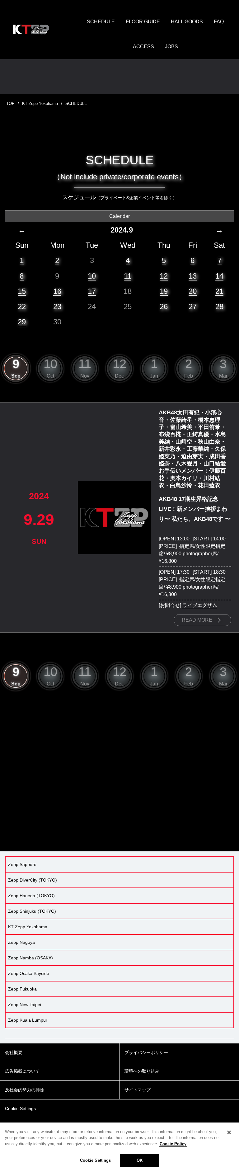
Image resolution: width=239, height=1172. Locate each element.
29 (22, 322)
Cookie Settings (95, 1160)
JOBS (171, 46)
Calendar (119, 216)
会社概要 (13, 1052)
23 (57, 306)
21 (219, 291)
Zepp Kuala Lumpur (27, 1020)
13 (193, 276)
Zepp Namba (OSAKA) (30, 957)
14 (219, 276)
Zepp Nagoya (21, 942)
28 (219, 306)
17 (92, 291)
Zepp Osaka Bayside (28, 973)
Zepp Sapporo (22, 864)
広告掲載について (22, 1071)
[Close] (229, 1132)
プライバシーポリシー (146, 1052)
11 (127, 276)
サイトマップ (137, 1089)
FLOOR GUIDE (143, 21)
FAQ (219, 21)
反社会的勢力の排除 (24, 1089)
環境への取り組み (141, 1071)
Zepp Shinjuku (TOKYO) (32, 911)
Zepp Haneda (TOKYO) (31, 895)
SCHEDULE (101, 21)
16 (57, 291)
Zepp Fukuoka (22, 988)
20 (193, 291)
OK (140, 1160)
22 (22, 306)
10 (92, 276)
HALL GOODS (187, 21)
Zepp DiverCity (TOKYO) (32, 880)
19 (164, 291)
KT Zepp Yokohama (40, 103)
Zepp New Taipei (24, 1004)
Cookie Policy (173, 1143)
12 (164, 276)
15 (22, 291)
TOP (10, 103)
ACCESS (143, 46)
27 (193, 306)
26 (164, 306)
